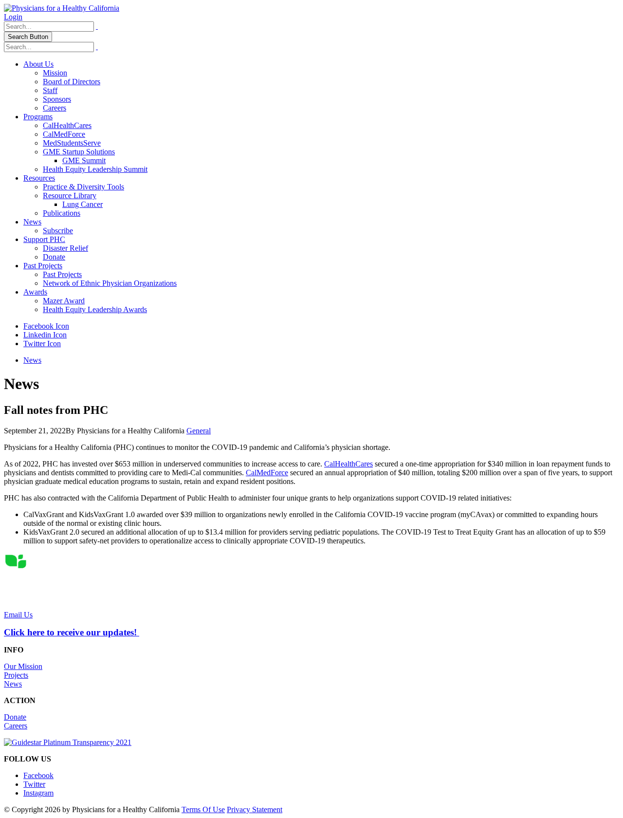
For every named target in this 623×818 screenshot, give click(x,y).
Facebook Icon (46, 326)
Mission (55, 73)
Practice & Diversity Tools (83, 187)
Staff (50, 90)
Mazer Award (64, 301)
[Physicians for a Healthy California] (61, 8)
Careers (54, 108)
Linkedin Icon (45, 335)
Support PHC (44, 239)
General (198, 431)
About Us (38, 64)
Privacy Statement (254, 809)
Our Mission (23, 666)
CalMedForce (64, 134)
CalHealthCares (67, 125)
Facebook (38, 775)
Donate (54, 257)
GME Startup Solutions (79, 152)
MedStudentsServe (72, 143)
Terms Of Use (203, 809)
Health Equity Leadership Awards (95, 309)
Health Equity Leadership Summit (95, 169)
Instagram (38, 793)
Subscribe (58, 230)
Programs (38, 116)
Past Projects (42, 265)
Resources (39, 178)
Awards (35, 292)
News (32, 222)
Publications (61, 213)
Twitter (34, 784)
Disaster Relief (65, 248)
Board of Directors (71, 81)
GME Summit (84, 160)
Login (13, 17)
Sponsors (57, 99)
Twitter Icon (42, 343)
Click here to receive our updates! (71, 632)
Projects (16, 675)
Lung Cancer (82, 204)
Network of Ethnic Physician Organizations (110, 283)
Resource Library (69, 195)
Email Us (18, 615)
